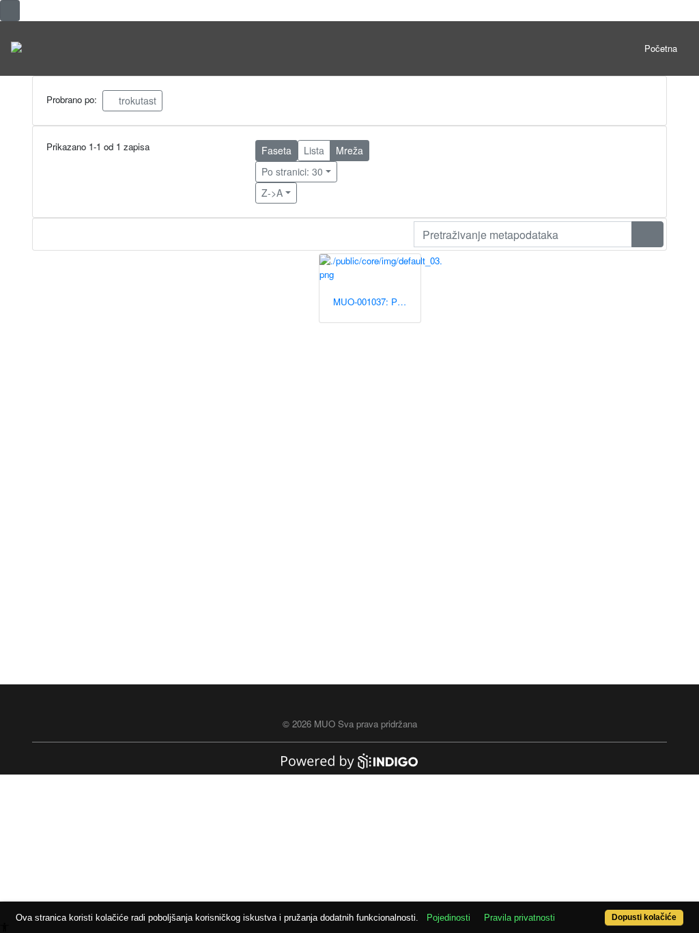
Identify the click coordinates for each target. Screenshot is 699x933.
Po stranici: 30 (292, 171)
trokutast (136, 100)
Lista (314, 150)
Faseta (276, 150)
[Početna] (16, 48)
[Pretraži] (647, 234)
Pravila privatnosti (519, 918)
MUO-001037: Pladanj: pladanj (376, 301)
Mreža (349, 150)
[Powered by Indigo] (349, 759)
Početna (660, 48)
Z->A (272, 192)
